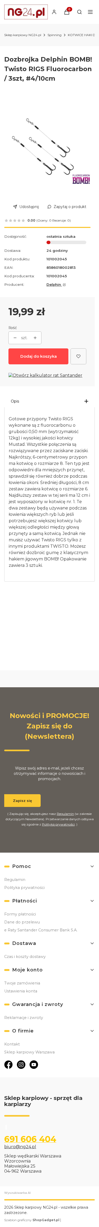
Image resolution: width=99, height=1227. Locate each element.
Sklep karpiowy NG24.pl (22, 35)
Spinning (55, 35)
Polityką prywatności (58, 824)
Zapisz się (22, 800)
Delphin (54, 284)
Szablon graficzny (31, 1220)
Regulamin (65, 814)
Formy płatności (20, 914)
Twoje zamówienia (22, 983)
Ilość (12, 327)
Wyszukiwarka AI (17, 1193)
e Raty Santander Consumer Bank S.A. (40, 930)
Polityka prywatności (24, 887)
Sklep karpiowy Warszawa (29, 1052)
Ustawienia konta (20, 991)
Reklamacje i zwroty (23, 1017)
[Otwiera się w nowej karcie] (8, 1064)
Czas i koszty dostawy (25, 956)
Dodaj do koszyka (38, 356)
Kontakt (12, 1044)
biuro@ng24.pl (20, 1146)
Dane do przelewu (22, 922)
